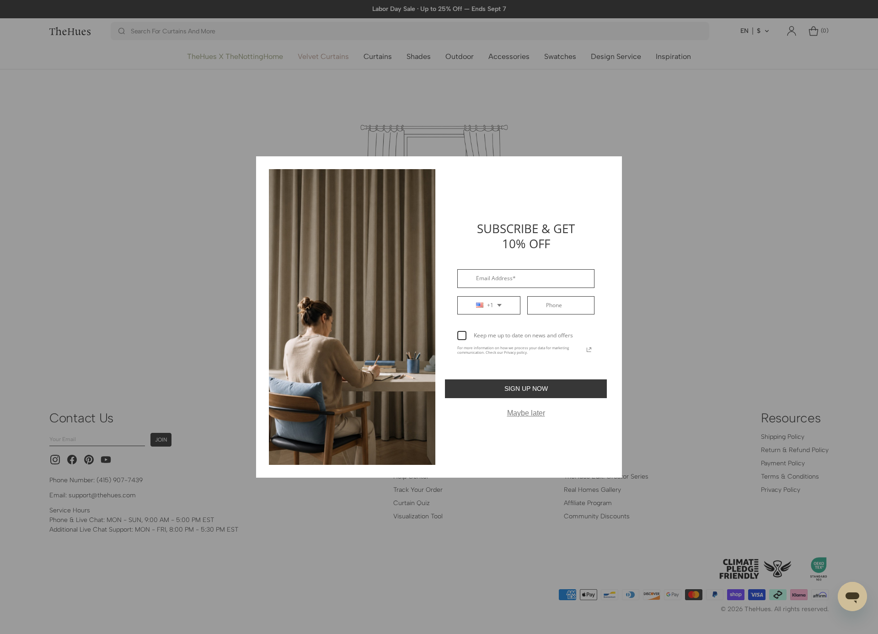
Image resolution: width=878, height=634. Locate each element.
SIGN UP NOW (526, 388)
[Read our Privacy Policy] (589, 349)
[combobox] (488, 305)
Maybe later (526, 413)
